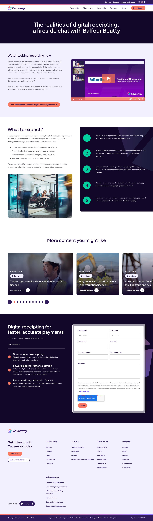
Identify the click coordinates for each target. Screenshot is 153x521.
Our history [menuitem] (75, 451)
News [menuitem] (124, 451)
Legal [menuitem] (48, 455)
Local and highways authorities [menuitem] (57, 487)
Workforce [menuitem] (101, 455)
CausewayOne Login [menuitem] (128, 2)
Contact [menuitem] (49, 447)
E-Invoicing (16, 276)
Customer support (17, 460)
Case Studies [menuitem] (127, 464)
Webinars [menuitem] (125, 459)
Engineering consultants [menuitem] (54, 502)
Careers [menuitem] (108, 2)
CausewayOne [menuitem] (102, 447)
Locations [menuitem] (49, 464)
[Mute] (135, 99)
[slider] (104, 99)
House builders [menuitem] (51, 498)
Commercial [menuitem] (101, 464)
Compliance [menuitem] (50, 459)
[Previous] (10, 302)
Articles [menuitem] (125, 447)
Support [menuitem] (116, 2)
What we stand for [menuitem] (77, 447)
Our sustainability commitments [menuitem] (82, 459)
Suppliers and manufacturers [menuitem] (56, 506)
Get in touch (138, 8)
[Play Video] (73, 99)
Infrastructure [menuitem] (102, 468)
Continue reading (17, 290)
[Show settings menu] (139, 99)
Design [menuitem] (99, 451)
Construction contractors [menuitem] (55, 482)
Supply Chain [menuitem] (101, 459)
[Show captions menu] (131, 99)
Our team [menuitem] (74, 455)
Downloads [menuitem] (126, 468)
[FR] (144, 2)
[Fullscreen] (143, 99)
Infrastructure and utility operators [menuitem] (54, 492)
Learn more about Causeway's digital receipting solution (32, 104)
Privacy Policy (84, 391)
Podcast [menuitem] (125, 455)
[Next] (47, 302)
